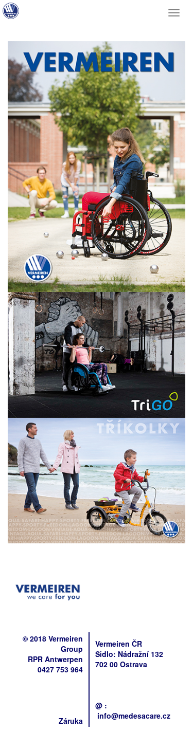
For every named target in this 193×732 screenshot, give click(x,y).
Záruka (71, 721)
